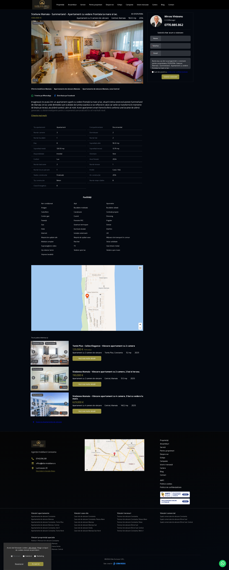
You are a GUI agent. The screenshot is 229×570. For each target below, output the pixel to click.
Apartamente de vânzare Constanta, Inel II (45, 528)
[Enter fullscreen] (140, 268)
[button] (36, 51)
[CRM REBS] (119, 564)
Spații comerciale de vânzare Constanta (173, 516)
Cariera (154, 5)
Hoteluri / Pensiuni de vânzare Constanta (45, 541)
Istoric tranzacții (142, 5)
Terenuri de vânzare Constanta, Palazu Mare (132, 519)
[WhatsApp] (222, 563)
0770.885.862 (173, 25)
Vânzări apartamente (40, 513)
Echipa (119, 5)
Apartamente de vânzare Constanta (43, 516)
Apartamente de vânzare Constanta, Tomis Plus (47, 522)
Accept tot (35, 564)
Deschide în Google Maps (45, 471)
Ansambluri (72, 5)
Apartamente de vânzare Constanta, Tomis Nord (47, 531)
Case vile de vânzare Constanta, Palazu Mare (89, 519)
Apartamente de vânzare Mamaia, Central (45, 525)
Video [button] (55, 361)
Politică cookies (166, 484)
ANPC (162, 480)
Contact (171, 5)
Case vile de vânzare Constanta (84, 516)
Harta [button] (139, 80)
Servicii (82, 5)
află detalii (32, 548)
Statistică (28, 556)
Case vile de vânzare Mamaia (84, 522)
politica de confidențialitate (177, 72)
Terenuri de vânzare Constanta (127, 516)
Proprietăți (60, 5)
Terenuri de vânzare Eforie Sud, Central (130, 528)
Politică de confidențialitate (170, 487)
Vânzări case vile (81, 513)
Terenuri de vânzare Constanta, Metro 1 (130, 531)
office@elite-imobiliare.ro (46, 463)
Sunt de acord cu (171, 72)
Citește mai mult (39, 115)
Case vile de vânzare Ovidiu (83, 528)
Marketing (40, 556)
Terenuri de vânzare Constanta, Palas (129, 522)
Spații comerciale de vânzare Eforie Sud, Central (176, 522)
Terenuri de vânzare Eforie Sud (127, 525)
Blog (163, 5)
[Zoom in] (140, 324)
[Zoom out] (140, 328)
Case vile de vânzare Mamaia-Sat (85, 525)
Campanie (129, 5)
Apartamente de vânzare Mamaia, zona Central (101, 89)
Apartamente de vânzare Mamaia (67, 89)
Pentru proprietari (95, 5)
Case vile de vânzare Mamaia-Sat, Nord (87, 531)
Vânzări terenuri (124, 513)
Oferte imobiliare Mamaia (41, 89)
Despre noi (110, 5)
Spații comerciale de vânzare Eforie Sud (173, 519)
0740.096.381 (41, 459)
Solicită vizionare (170, 77)
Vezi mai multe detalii (86, 358)
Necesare (17, 556)
